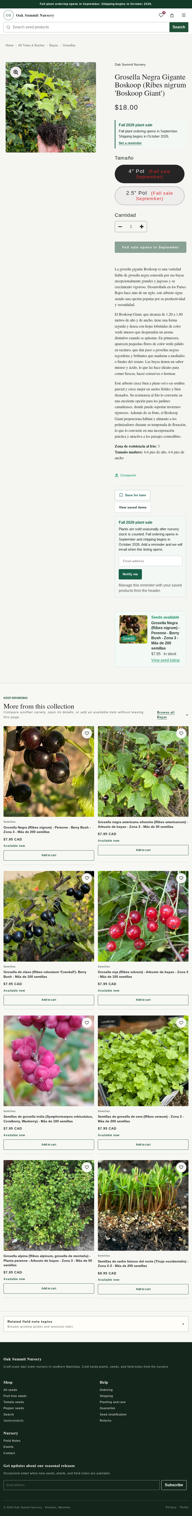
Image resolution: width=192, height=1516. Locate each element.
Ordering (106, 1390)
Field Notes (12, 1440)
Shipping (106, 1396)
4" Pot (150, 173)
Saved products (13, 1420)
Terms (184, 1507)
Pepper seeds (14, 1408)
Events (9, 1447)
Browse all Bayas (166, 715)
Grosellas (69, 45)
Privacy (171, 1507)
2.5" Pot (149, 195)
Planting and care (113, 1402)
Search (179, 27)
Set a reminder (130, 143)
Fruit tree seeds (15, 1396)
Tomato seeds (14, 1402)
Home (10, 45)
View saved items (133, 507)
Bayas (53, 45)
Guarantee (107, 1408)
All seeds (10, 1390)
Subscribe (174, 1485)
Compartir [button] (128, 475)
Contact (9, 1453)
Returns (105, 1420)
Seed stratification (113, 1414)
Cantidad (125, 215)
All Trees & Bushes (31, 45)
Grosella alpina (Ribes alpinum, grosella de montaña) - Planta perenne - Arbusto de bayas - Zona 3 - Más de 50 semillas (48, 1260)
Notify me (130, 574)
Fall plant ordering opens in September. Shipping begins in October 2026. (96, 4)
